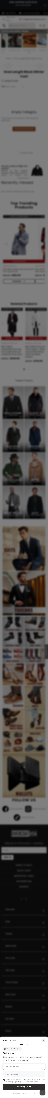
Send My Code (24, 1086)
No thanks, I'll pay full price (24, 1093)
